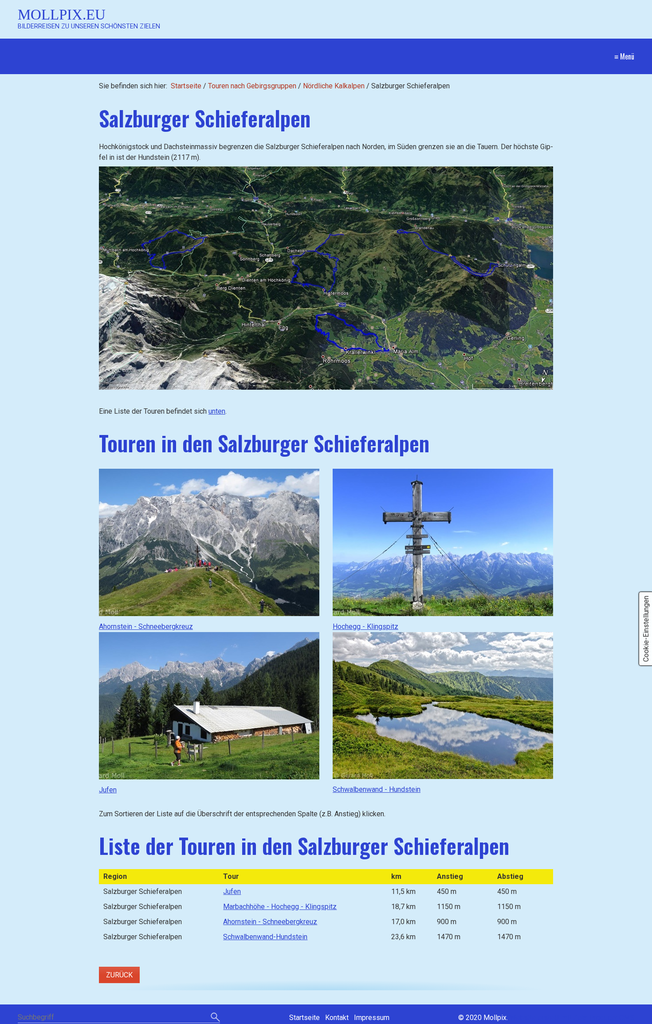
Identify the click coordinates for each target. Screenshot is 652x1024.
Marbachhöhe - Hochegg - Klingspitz (280, 906)
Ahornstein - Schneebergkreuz (146, 626)
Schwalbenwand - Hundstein (376, 789)
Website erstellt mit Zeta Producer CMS (572, 1017)
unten (216, 411)
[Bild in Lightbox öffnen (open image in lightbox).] (326, 278)
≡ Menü (624, 56)
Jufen (108, 790)
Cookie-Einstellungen (646, 629)
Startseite (186, 86)
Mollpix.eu (62, 14)
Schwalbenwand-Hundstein (265, 937)
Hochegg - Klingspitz (365, 626)
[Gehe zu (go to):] (209, 542)
